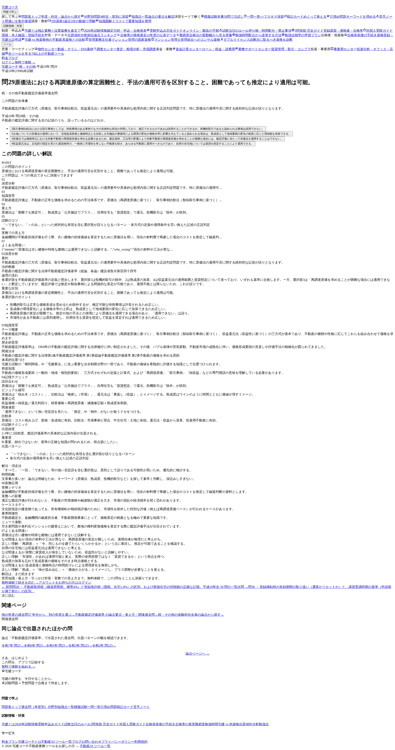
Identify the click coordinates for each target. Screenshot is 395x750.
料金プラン (10, 741)
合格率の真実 (185, 724)
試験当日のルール (77, 724)
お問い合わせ (91, 741)
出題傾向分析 (249, 724)
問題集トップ (11, 707)
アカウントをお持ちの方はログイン (65, 582)
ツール (7, 44)
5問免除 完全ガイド (105, 724)
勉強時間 (211, 724)
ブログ (13, 58)
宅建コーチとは (29, 741)
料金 (5, 58)
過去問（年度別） (34, 707)
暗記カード (125, 707)
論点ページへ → (197, 653)
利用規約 (141, 741)
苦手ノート (141, 707)
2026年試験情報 (26, 724)
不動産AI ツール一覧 (56, 741)
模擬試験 (80, 707)
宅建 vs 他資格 (228, 724)
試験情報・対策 (12, 25)
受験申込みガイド (51, 724)
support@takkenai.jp (29, 690)
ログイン (8, 62)
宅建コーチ (10, 66)
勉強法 (264, 724)
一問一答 (93, 707)
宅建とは (8, 724)
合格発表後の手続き (160, 724)
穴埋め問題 (108, 707)
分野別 (53, 707)
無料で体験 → (25, 62)
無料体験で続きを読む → (20, 582)
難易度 (200, 724)
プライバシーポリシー (117, 741)
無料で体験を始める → (18, 666)
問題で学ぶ (10, 11)
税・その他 (27, 66)
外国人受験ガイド (132, 724)
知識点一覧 (66, 707)
